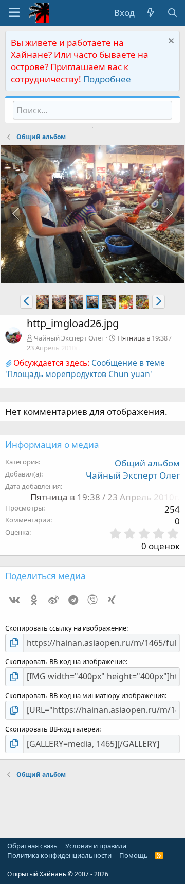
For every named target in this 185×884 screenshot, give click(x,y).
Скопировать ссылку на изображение (65, 628)
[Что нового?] (150, 13)
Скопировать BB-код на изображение (65, 661)
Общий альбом (147, 463)
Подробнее (107, 79)
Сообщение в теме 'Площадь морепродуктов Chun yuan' (85, 368)
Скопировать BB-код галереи (52, 729)
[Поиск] (172, 13)
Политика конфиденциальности (59, 855)
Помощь (133, 855)
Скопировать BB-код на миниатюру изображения (85, 695)
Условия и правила (95, 846)
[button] (14, 13)
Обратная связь (32, 846)
